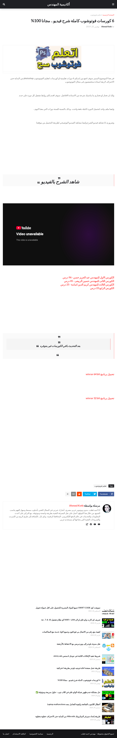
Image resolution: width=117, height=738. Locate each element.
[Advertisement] (58, 144)
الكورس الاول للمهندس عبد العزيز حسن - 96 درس (88, 277)
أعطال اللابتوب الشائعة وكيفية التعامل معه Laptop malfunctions (73, 704)
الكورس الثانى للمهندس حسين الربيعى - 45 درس (89, 280)
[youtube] (99, 524)
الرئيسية (50, 734)
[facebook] (91, 524)
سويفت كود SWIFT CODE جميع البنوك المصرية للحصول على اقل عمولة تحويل (68, 607)
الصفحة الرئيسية (108, 15)
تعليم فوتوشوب (95, 15)
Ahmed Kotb (76, 505)
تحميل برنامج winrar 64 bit (100, 374)
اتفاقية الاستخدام (19, 734)
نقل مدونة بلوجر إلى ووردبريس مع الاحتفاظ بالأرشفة (78, 644)
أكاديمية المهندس (58, 4)
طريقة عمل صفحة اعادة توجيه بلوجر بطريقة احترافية (78, 668)
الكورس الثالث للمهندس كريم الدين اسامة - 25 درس (87, 284)
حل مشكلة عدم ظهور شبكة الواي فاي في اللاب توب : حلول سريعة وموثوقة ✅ (68, 692)
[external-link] (87, 524)
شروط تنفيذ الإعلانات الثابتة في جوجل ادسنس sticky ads (77, 656)
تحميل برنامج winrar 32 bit (100, 398)
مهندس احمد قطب (88, 734)
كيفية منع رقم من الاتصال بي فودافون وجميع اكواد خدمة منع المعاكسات (71, 632)
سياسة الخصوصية (36, 734)
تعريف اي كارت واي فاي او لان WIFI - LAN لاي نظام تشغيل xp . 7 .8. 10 (70, 620)
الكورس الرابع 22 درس (102, 288)
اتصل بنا (6, 734)
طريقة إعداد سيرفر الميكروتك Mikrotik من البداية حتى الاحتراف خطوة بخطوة (68, 716)
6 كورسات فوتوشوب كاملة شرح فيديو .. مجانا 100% (79, 680)
